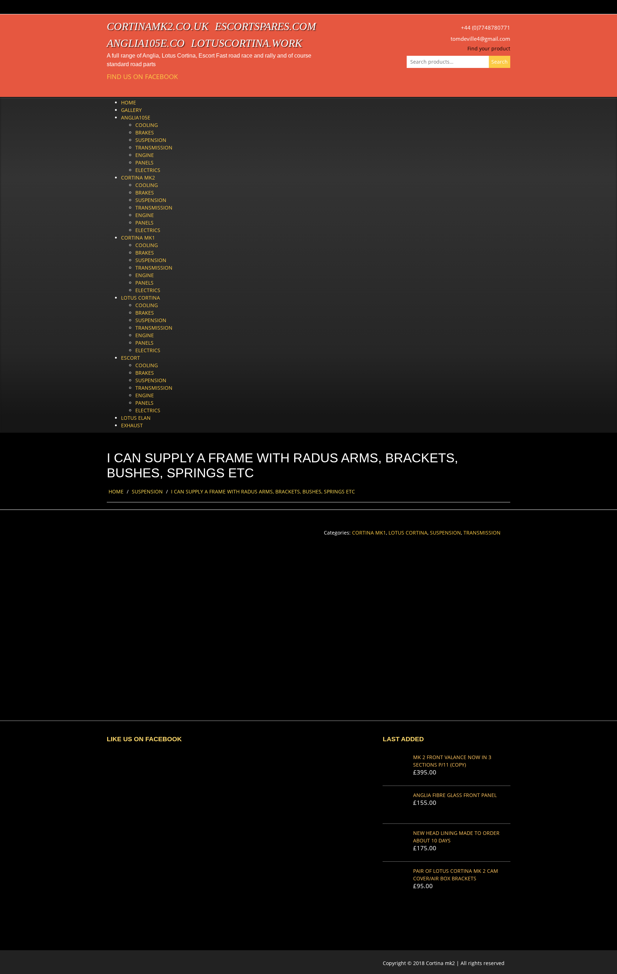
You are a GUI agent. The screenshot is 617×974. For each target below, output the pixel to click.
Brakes (144, 132)
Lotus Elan (136, 417)
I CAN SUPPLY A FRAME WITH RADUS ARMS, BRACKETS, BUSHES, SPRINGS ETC (263, 491)
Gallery (131, 110)
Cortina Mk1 (138, 237)
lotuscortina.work (246, 43)
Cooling (146, 125)
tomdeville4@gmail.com (480, 39)
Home (128, 102)
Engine (144, 155)
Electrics (147, 170)
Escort (130, 357)
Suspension (150, 140)
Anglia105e (135, 117)
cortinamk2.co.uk (158, 26)
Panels (144, 162)
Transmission (153, 147)
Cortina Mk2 (138, 177)
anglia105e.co (146, 43)
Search (499, 61)
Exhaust (132, 425)
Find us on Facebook (142, 76)
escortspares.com (265, 26)
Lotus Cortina (140, 297)
